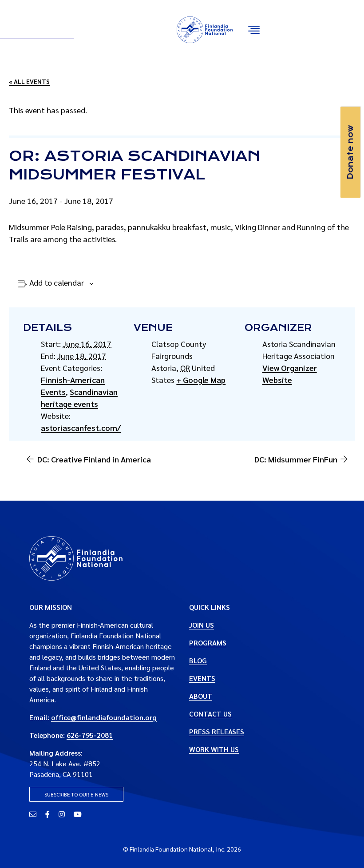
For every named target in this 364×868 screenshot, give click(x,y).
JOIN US (201, 624)
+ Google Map (201, 379)
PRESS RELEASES (216, 731)
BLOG (198, 660)
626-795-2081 (90, 735)
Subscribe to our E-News (76, 794)
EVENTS (202, 678)
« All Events (29, 81)
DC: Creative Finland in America (94, 459)
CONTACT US (210, 713)
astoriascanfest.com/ (81, 427)
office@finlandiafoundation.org (104, 717)
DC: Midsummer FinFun (295, 459)
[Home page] (76, 557)
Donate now (350, 152)
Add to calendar (56, 282)
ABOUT (200, 696)
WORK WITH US (214, 749)
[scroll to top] (343, 847)
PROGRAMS (207, 642)
